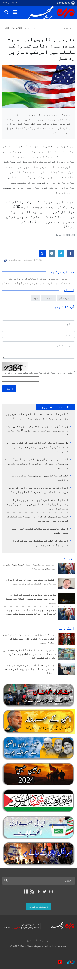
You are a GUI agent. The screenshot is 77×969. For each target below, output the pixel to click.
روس (35, 298)
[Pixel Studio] (58, 962)
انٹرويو (66, 628)
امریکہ (48, 298)
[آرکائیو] (26, 891)
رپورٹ (69, 558)
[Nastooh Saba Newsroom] (69, 962)
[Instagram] (51, 891)
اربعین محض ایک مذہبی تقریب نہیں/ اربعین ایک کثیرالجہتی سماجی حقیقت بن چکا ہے (30, 669)
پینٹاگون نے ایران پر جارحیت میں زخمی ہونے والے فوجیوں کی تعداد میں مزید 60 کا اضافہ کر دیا (37, 430)
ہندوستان (67, 28)
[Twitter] (44, 891)
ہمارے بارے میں (37, 940)
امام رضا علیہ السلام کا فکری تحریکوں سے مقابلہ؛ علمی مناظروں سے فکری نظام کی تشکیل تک (29, 654)
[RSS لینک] (32, 891)
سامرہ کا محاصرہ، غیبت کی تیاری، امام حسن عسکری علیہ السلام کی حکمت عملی (31, 598)
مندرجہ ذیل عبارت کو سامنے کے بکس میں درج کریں (39, 372)
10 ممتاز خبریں (56, 407)
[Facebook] (38, 891)
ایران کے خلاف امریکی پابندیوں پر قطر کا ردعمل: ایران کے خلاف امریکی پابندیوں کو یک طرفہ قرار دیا (37, 504)
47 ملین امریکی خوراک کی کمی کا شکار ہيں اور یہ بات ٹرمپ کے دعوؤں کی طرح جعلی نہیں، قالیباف (36, 447)
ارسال (9, 388)
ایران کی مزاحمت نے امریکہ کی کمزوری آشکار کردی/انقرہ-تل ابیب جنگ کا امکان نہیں (29, 638)
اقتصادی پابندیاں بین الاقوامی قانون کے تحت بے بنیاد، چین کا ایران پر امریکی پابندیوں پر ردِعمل (36, 463)
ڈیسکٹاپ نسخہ (38, 906)
